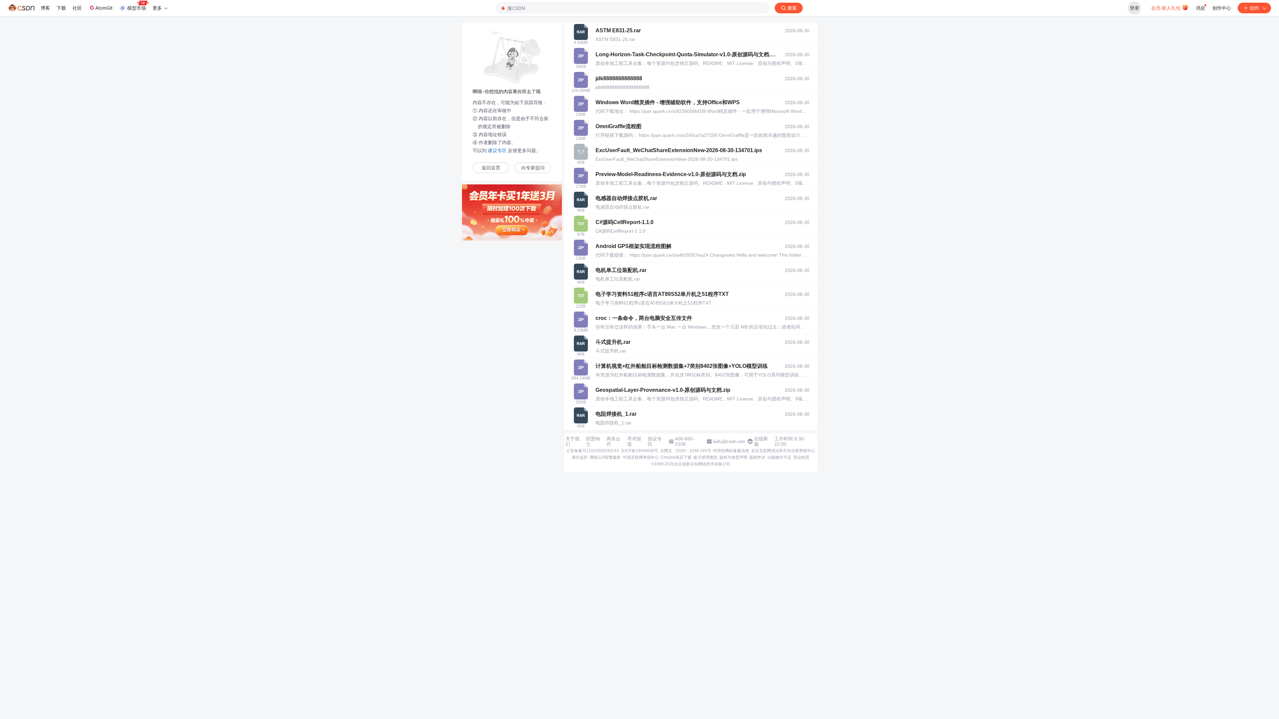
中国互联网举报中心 (641, 457)
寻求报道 (634, 441)
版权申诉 (757, 457)
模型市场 (136, 8)
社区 (77, 8)
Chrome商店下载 (676, 457)
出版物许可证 (779, 457)
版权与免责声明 (733, 457)
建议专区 (497, 150)
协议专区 (655, 441)
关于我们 (573, 441)
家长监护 (580, 457)
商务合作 (614, 441)
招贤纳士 (593, 441)
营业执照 (801, 457)
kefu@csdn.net (729, 441)
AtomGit (104, 8)
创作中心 (1221, 8)
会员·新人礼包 (1166, 8)
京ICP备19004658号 (639, 450)
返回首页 (491, 167)
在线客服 (761, 441)
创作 (1254, 8)
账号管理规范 (705, 457)
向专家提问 (533, 167)
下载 (61, 8)
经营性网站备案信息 (731, 450)
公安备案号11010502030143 (592, 450)
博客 (45, 8)
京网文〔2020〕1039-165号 (685, 450)
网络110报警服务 (605, 457)
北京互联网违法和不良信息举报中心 (783, 450)
